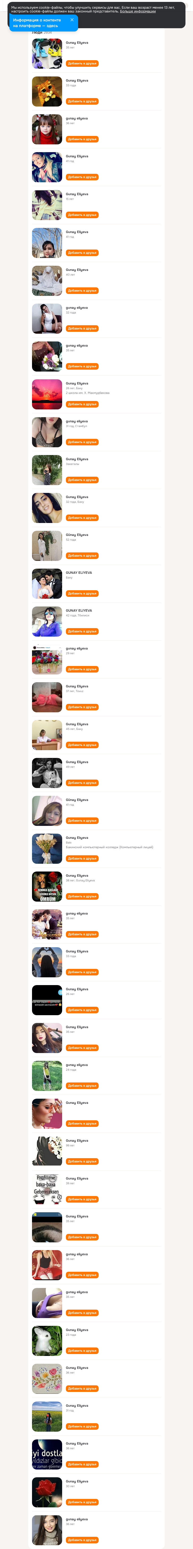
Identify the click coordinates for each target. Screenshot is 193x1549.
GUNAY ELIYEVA (79, 572)
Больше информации (138, 11)
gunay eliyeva (77, 118)
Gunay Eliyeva (77, 42)
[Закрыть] (72, 20)
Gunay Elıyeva (77, 838)
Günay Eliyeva (77, 535)
